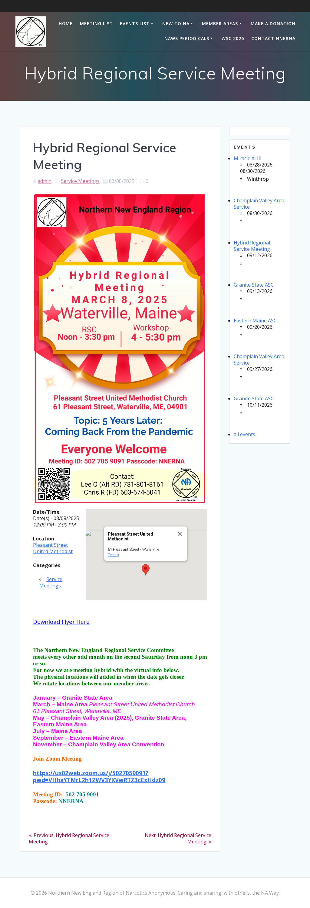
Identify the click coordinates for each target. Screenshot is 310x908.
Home (66, 23)
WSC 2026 (233, 38)
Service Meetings (80, 181)
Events (113, 555)
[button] (146, 570)
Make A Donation (273, 23)
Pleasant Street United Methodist (53, 548)
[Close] (180, 533)
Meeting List (96, 23)
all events (244, 434)
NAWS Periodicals (186, 38)
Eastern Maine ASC (255, 320)
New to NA (176, 23)
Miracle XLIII (248, 158)
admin (44, 181)
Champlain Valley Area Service (259, 203)
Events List (135, 23)
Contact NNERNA (273, 38)
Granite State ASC (254, 284)
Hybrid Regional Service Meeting (252, 245)
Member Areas (220, 23)
